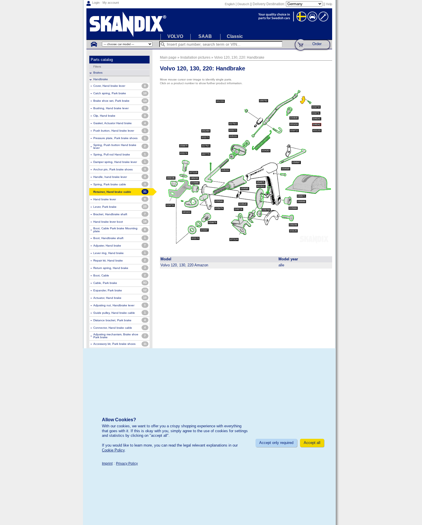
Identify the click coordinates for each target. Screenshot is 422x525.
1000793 (263, 100)
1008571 (301, 196)
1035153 (225, 170)
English (230, 4)
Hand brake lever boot (108, 221)
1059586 (219, 201)
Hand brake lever (104, 199)
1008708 (266, 210)
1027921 (233, 123)
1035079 (219, 208)
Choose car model (93, 44)
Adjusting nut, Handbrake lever (113, 305)
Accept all (312, 443)
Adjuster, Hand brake (107, 245)
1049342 (316, 124)
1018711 (316, 113)
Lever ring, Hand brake (108, 253)
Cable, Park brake (105, 282)
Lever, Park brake (105, 206)
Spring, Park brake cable (109, 184)
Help (329, 4)
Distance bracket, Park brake (112, 320)
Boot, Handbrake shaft (108, 238)
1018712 (294, 130)
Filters (97, 66)
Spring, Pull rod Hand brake (111, 154)
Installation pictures (195, 57)
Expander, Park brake (107, 290)
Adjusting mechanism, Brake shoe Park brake (115, 336)
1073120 (193, 172)
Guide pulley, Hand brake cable (114, 312)
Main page (168, 57)
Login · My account (105, 2)
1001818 (294, 124)
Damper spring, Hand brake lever (115, 162)
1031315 (317, 130)
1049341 (316, 119)
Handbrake (100, 79)
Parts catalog (102, 59)
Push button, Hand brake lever (113, 130)
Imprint (107, 463)
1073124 (234, 239)
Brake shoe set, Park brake (111, 100)
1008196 (171, 178)
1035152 (233, 136)
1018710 (316, 107)
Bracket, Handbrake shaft (110, 214)
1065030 (194, 178)
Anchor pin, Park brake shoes (113, 169)
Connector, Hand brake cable (112, 327)
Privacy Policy (127, 463)
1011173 (205, 137)
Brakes (97, 72)
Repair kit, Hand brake (108, 260)
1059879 (183, 146)
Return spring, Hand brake (110, 268)
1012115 (220, 101)
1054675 (260, 182)
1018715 (170, 205)
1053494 (206, 131)
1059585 (244, 188)
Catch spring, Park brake (109, 93)
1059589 (285, 169)
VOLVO (175, 36)
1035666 (195, 183)
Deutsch (243, 4)
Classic (235, 36)
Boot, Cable (101, 275)
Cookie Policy (113, 450)
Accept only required (276, 443)
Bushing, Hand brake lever (111, 108)
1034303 (266, 150)
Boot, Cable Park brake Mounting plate (115, 230)
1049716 (238, 209)
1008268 (293, 225)
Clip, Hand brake (104, 115)
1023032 (261, 186)
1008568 (301, 201)
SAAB (205, 36)
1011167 (204, 230)
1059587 (296, 162)
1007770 (206, 154)
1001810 (186, 212)
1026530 (243, 204)
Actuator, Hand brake (107, 297)
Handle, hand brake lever (110, 176)
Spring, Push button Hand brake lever (114, 146)
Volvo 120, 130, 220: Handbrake (239, 57)
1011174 (184, 153)
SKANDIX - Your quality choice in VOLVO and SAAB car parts (209, 24)
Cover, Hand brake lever (109, 85)
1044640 (294, 118)
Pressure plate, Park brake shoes (115, 138)
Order (317, 44)
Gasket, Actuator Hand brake (112, 123)
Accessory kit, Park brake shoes (114, 343)
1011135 (293, 231)
